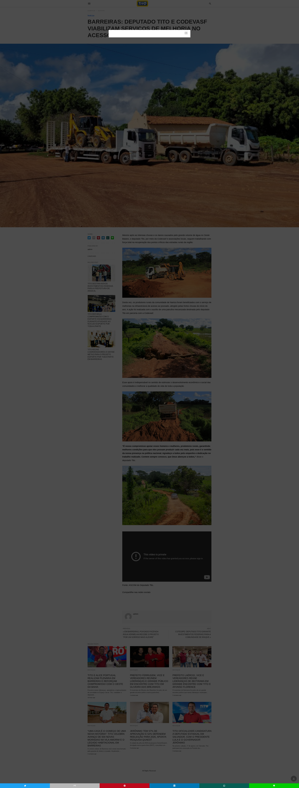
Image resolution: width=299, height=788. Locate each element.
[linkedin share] (174, 785)
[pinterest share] (125, 785)
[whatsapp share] (224, 785)
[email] (75, 785)
